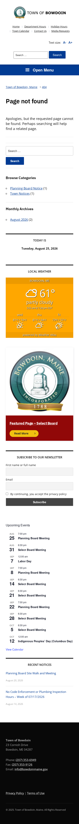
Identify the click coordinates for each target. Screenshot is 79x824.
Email (9, 479)
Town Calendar (20, 31)
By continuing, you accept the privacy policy (38, 494)
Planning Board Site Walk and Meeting (31, 673)
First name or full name (21, 465)
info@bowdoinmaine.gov (31, 769)
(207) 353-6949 (26, 760)
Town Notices (20, 193)
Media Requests (60, 31)
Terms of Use (35, 793)
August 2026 (19, 219)
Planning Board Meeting (34, 538)
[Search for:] (30, 55)
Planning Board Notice (26, 188)
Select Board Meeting (32, 550)
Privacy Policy (15, 793)
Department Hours (35, 26)
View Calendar (14, 649)
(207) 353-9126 (22, 764)
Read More (21, 433)
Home (16, 26)
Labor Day (24, 561)
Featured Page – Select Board (34, 423)
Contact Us (40, 31)
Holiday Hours (59, 26)
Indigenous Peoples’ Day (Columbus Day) (45, 641)
